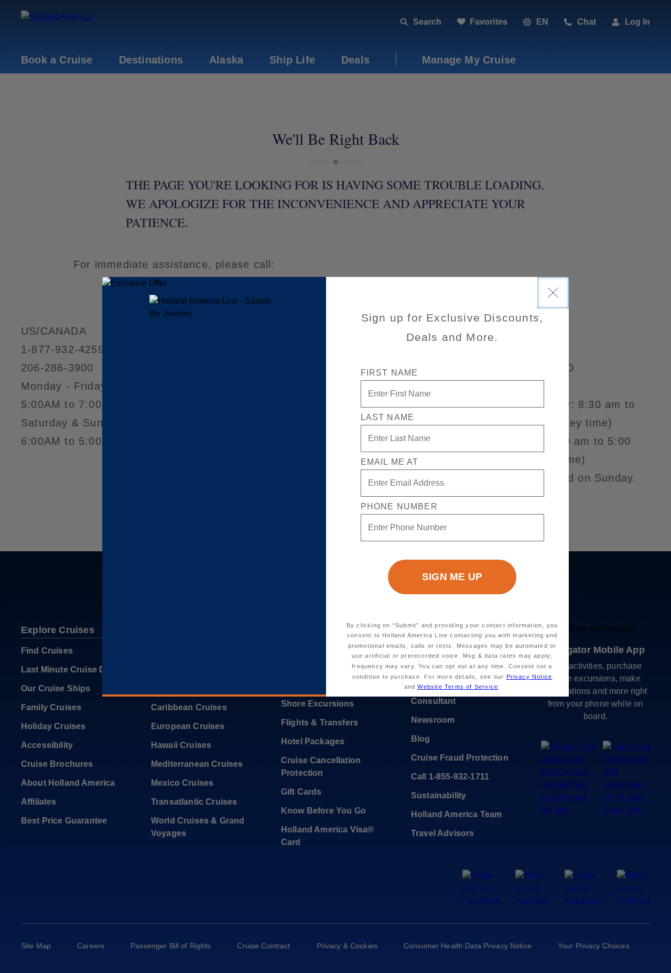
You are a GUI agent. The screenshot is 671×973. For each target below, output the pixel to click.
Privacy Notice (529, 676)
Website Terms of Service (457, 686)
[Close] (553, 292)
